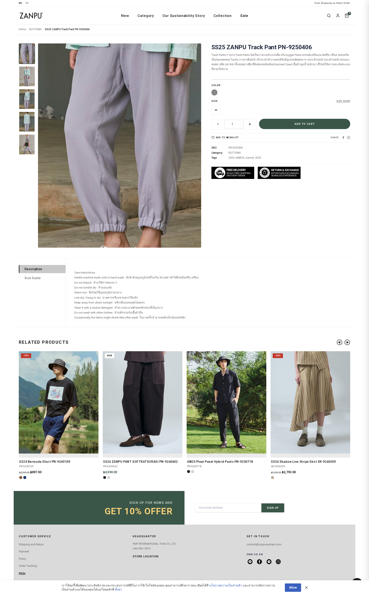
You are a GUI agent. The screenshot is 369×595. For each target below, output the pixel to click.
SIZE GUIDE (343, 101)
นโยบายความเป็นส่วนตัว (225, 585)
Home (22, 29)
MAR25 (240, 157)
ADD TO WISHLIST (227, 137)
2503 (231, 157)
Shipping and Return (31, 544)
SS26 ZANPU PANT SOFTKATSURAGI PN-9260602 (140, 461)
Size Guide (33, 278)
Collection (223, 15)
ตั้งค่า (118, 589)
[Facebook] (259, 561)
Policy (22, 558)
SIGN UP (273, 507)
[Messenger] (268, 561)
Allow (293, 587)
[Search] (328, 15)
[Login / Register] (337, 15)
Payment (24, 551)
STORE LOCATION (146, 556)
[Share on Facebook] (343, 137)
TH (27, 3)
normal (250, 157)
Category (146, 15)
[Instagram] (348, 137)
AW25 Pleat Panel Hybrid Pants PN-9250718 (220, 461)
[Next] (347, 342)
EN (20, 3)
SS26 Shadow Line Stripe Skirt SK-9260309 (303, 461)
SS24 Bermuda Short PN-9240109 (44, 461)
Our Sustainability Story (184, 15)
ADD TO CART (304, 123)
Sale (244, 15)
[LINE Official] (250, 561)
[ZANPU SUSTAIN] (31, 15)
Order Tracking (28, 565)
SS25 (258, 157)
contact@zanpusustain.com (264, 544)
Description (33, 269)
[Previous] (340, 342)
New (125, 15)
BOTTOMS (35, 29)
